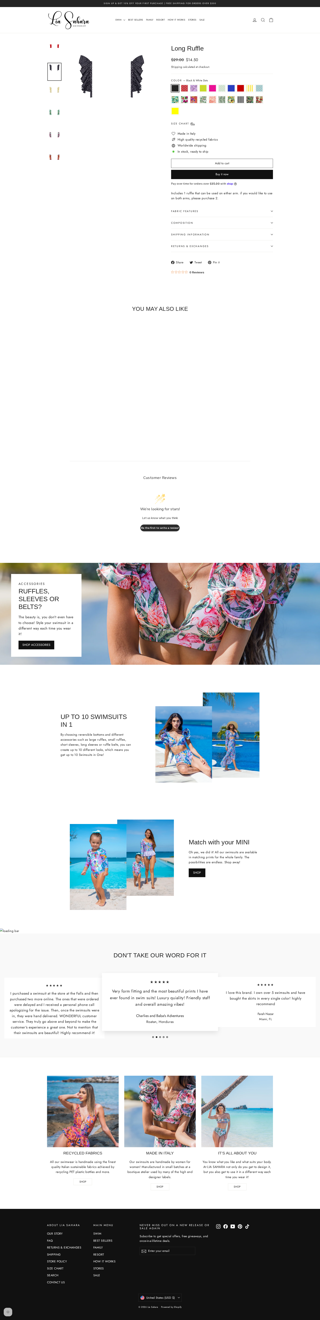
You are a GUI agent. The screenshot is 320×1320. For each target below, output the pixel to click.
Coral (212, 99)
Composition (182, 223)
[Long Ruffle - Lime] (68, 409)
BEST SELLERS (135, 19)
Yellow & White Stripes (250, 88)
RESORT (160, 19)
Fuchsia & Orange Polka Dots (185, 88)
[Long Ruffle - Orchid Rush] (73, 414)
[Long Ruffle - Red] (91, 409)
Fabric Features (184, 211)
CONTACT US (56, 1282)
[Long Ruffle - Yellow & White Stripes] (50, 414)
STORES (192, 19)
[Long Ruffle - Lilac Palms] (62, 409)
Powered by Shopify (171, 1307)
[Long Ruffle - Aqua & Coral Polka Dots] (56, 414)
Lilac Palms (194, 88)
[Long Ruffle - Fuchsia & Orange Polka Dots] (56, 409)
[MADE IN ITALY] (160, 1111)
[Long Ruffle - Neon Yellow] (73, 419)
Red (241, 88)
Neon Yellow (175, 111)
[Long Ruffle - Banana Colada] (50, 419)
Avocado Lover (175, 99)
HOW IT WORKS (176, 19)
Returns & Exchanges (190, 246)
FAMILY (150, 19)
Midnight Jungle (250, 99)
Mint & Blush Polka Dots (222, 88)
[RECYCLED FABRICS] (83, 1111)
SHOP (197, 872)
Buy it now (222, 174)
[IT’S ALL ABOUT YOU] (237, 1111)
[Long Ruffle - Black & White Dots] (50, 409)
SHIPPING (54, 1254)
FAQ (50, 1241)
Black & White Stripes (241, 99)
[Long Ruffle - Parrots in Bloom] (79, 414)
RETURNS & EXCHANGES (64, 1247)
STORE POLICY (57, 1261)
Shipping (176, 67)
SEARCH (53, 1275)
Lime (203, 88)
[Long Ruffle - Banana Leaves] (91, 414)
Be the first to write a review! (160, 528)
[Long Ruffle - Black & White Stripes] (56, 419)
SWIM (118, 19)
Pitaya (185, 99)
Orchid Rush (194, 99)
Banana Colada (231, 99)
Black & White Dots (175, 88)
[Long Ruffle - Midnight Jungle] (62, 419)
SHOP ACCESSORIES (36, 645)
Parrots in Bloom (203, 99)
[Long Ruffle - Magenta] (73, 409)
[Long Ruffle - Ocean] (85, 409)
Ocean (231, 88)
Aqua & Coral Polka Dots (259, 88)
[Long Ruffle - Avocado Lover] (62, 414)
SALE (202, 19)
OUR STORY (55, 1233)
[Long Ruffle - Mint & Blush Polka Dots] (79, 409)
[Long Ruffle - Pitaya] (68, 414)
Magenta (212, 88)
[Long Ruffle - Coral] (85, 414)
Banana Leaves (222, 99)
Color (189, 80)
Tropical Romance (259, 99)
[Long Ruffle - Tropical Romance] (68, 419)
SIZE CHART (55, 1268)
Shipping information (190, 234)
